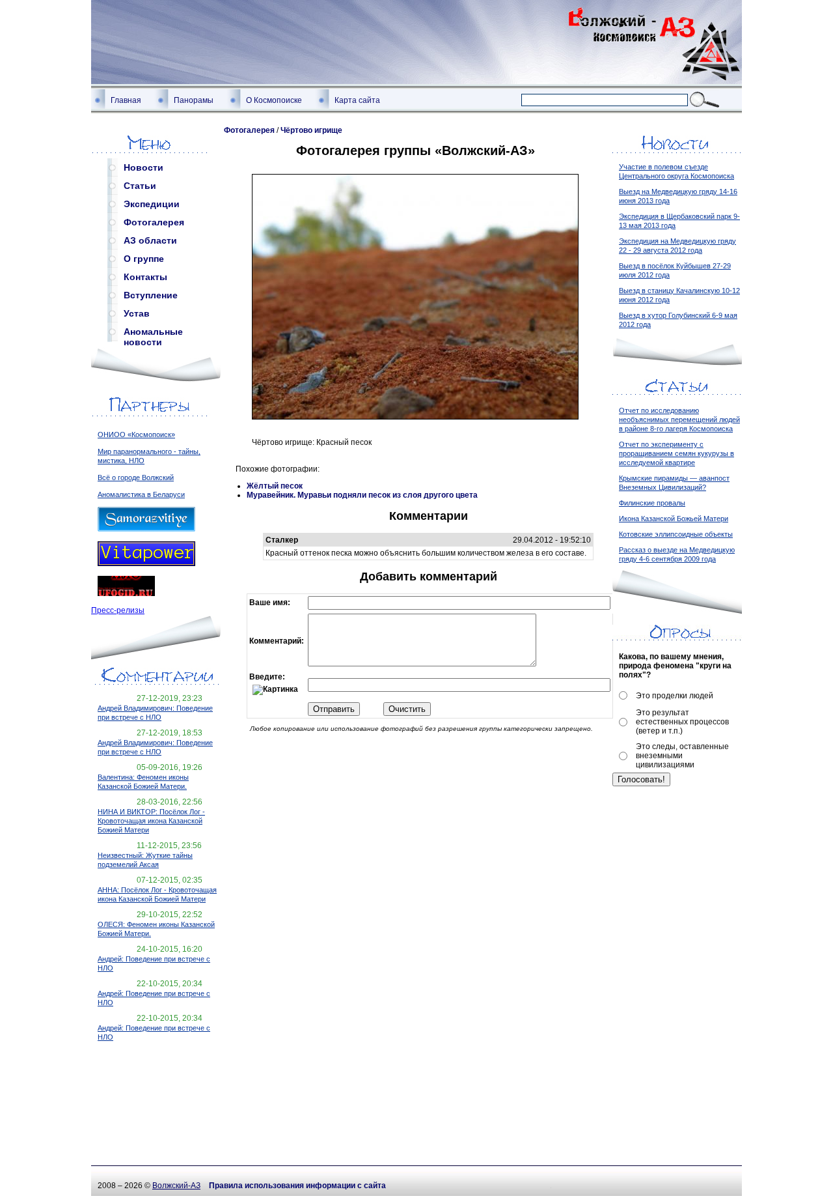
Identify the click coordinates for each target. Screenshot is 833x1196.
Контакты (145, 277)
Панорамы (193, 100)
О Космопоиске (274, 100)
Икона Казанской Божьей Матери (673, 518)
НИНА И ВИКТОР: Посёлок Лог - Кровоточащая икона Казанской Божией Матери (151, 821)
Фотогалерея (154, 222)
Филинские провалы (652, 503)
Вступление (151, 295)
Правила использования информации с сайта (297, 1185)
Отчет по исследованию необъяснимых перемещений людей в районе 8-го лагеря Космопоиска (679, 419)
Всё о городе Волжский (136, 477)
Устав (137, 313)
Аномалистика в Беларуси (141, 494)
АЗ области (150, 240)
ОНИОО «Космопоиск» (136, 434)
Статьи (140, 185)
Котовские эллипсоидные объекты (676, 534)
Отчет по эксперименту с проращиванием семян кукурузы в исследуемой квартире (676, 453)
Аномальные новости (153, 334)
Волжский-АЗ (176, 1185)
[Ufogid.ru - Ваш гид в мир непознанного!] (126, 593)
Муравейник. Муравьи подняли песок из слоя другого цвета (362, 495)
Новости (143, 167)
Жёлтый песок (275, 486)
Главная (126, 100)
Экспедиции (152, 204)
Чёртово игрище (311, 130)
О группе (144, 258)
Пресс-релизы (117, 610)
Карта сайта (357, 100)
